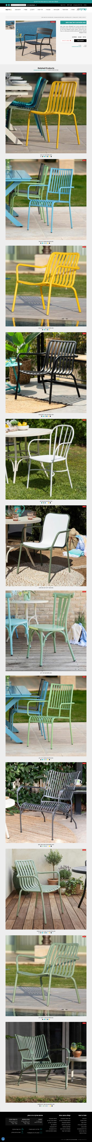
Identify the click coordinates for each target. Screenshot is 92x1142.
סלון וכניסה (56, 9)
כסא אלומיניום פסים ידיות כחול (46, 241)
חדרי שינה (40, 9)
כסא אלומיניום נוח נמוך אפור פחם (46, 844)
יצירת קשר (62, 5)
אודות (85, 5)
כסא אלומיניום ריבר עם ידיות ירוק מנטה (46, 931)
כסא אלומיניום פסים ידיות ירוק (46, 758)
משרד (25, 9)
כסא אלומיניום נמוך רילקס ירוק (46, 1017)
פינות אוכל (65, 9)
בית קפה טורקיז (16, 1129)
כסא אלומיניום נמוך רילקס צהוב (46, 328)
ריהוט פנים (18, 9)
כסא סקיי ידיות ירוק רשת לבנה (46, 587)
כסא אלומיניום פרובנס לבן (46, 501)
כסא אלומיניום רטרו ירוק (46, 673)
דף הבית (84, 17)
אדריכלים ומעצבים (77, 5)
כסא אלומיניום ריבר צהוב (46, 155)
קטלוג (80, 17)
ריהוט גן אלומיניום (68, 17)
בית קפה (8, 9)
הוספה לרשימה (66, 40)
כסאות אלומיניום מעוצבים (59, 17)
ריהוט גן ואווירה (75, 17)
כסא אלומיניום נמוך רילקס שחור (46, 414)
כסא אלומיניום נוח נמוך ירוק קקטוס (46, 1104)
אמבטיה (48, 9)
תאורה (73, 9)
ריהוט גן (32, 9)
